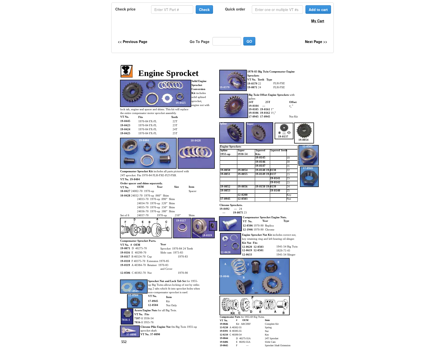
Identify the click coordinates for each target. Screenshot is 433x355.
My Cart (317, 20)
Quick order (235, 9)
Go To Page (199, 41)
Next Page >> (316, 41)
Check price (125, 9)
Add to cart (318, 9)
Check (204, 9)
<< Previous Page (132, 41)
